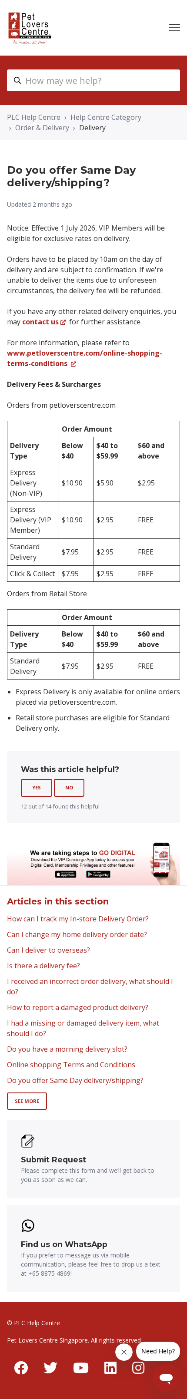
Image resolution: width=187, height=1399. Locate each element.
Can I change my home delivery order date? (77, 934)
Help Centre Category (105, 117)
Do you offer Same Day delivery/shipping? (75, 1080)
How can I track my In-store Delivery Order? (78, 919)
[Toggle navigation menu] (174, 27)
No (69, 787)
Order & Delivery (42, 127)
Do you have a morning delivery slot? (67, 1049)
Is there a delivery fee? (43, 965)
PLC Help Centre (33, 117)
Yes (36, 787)
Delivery (92, 127)
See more (27, 1101)
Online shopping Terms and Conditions (71, 1064)
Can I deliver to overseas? (48, 950)
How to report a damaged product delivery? (77, 1007)
